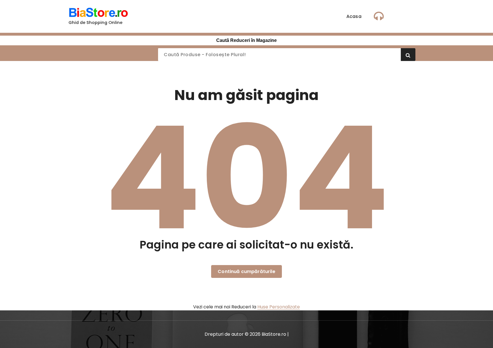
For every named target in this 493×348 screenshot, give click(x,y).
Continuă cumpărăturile (246, 271)
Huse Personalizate (278, 307)
